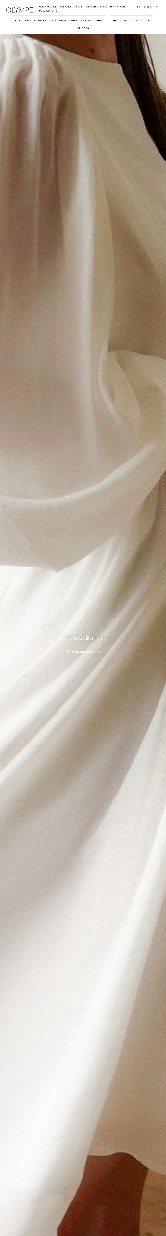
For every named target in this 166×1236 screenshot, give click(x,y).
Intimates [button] (125, 20)
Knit (114, 20)
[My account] (157, 7)
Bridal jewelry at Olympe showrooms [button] (71, 20)
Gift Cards (83, 28)
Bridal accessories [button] (35, 20)
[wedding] (108, 19)
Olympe (19, 10)
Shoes (18, 20)
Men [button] (149, 20)
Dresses (139, 20)
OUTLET (99, 20)
